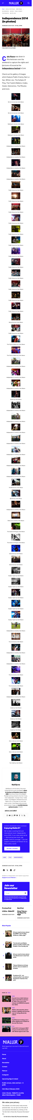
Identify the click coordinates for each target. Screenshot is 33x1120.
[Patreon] (14, 815)
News (13, 996)
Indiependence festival (11, 68)
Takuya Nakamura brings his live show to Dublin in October (20, 966)
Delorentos (5, 11)
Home (4, 1054)
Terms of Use (9, 899)
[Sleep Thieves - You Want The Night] (23, 913)
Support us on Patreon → (9, 877)
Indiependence (18, 857)
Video (13, 1007)
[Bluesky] (17, 815)
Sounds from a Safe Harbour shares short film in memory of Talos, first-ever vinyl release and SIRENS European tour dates (20, 1001)
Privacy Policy (23, 898)
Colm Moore (11, 56)
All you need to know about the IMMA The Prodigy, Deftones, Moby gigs (21, 933)
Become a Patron (12, 848)
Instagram (5, 1075)
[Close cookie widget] (30, 1102)
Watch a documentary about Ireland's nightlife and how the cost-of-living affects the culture (20, 1012)
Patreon (4, 1071)
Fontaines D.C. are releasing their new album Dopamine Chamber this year (21, 978)
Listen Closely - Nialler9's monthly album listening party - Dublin (13, 1094)
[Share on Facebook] (4, 870)
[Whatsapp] (12, 815)
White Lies (13, 13)
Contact (4, 1066)
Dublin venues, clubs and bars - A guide (12, 1084)
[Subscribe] (25, 893)
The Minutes (5, 13)
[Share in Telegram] (11, 870)
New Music (19, 9)
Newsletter (5, 1062)
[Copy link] (14, 870)
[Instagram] (7, 815)
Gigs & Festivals (10, 9)
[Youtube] (9, 815)
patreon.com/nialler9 (11, 810)
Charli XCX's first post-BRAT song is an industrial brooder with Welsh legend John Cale (20, 1029)
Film (3, 9)
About (4, 1058)
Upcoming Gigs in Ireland (10, 1079)
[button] (3, 3)
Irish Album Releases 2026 (10, 1089)
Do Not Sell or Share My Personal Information (16, 1116)
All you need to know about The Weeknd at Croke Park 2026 (21, 955)
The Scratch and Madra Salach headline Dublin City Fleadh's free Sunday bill (21, 944)
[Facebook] (19, 815)
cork (4, 857)
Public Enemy (18, 11)
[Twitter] (22, 815)
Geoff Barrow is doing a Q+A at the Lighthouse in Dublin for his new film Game (20, 1021)
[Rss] (24, 815)
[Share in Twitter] (7, 870)
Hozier (12, 11)
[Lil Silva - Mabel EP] (9, 913)
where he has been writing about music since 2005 (16, 792)
